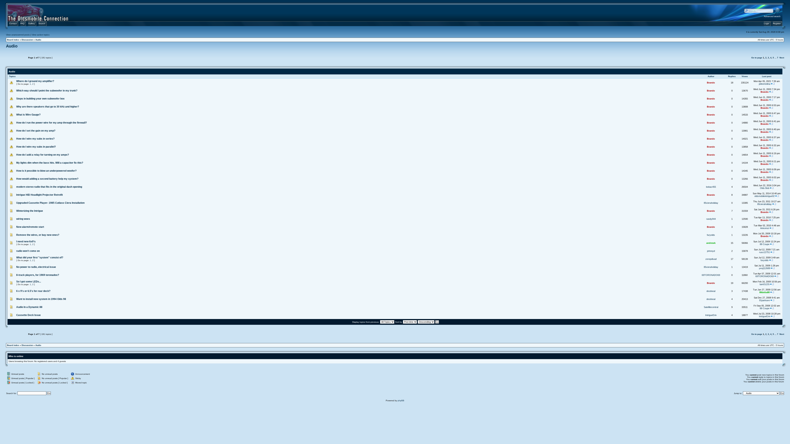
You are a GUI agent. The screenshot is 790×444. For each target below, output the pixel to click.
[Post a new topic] (16, 57)
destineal (710, 291)
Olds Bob (764, 188)
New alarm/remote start (30, 226)
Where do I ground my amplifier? (35, 81)
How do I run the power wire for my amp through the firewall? (51, 122)
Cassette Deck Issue (28, 315)
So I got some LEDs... (28, 281)
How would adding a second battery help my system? (47, 178)
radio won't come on (28, 251)
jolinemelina (764, 84)
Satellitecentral (711, 307)
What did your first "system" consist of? (39, 257)
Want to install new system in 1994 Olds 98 (41, 299)
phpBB (401, 400)
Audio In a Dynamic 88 (29, 307)
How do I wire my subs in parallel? (36, 146)
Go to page (756, 58)
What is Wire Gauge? (28, 114)
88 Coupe (764, 244)
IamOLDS (764, 284)
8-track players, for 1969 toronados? (37, 275)
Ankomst (764, 228)
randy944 (711, 219)
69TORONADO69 (711, 275)
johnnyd (711, 251)
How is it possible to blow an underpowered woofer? (46, 170)
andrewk (711, 243)
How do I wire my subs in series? (35, 138)
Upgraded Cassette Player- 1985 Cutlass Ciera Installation (50, 202)
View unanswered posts (18, 35)
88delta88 (764, 292)
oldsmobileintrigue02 (764, 196)
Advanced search (772, 16)
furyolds (711, 235)
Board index (13, 40)
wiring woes (23, 218)
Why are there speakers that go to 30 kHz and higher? (47, 106)
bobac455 (711, 187)
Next (782, 58)
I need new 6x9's (26, 241)
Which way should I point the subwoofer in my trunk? (46, 90)
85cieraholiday (711, 203)
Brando (711, 82)
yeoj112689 (764, 268)
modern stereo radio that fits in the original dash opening (49, 186)
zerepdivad (711, 259)
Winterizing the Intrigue (29, 210)
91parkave (764, 300)
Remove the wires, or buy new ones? (37, 235)
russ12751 (764, 252)
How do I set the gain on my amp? (35, 130)
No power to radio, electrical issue (36, 267)
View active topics (41, 35)
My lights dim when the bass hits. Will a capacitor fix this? (49, 162)
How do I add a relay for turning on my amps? (42, 154)
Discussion (27, 40)
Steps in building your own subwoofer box (40, 98)
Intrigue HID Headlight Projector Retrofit (39, 194)
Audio (38, 40)
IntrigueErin (711, 315)
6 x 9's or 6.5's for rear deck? (33, 291)
